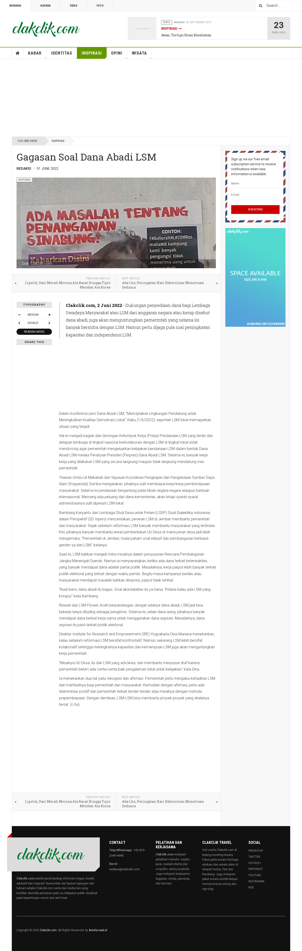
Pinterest (255, 869)
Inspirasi (169, 28)
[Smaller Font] (19, 314)
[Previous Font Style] (19, 323)
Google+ (254, 863)
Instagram (256, 881)
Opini (116, 53)
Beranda (15, 5)
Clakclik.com (48, 930)
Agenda (45, 5)
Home (17, 53)
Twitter (254, 856)
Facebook (255, 850)
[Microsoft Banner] (255, 277)
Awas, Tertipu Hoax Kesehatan (186, 35)
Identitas (61, 53)
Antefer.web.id (98, 930)
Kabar (35, 53)
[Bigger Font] (49, 314)
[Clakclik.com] (46, 28)
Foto (100, 5)
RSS (251, 887)
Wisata (139, 53)
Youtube (254, 875)
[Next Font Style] (49, 323)
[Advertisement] (151, 98)
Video (73, 5)
